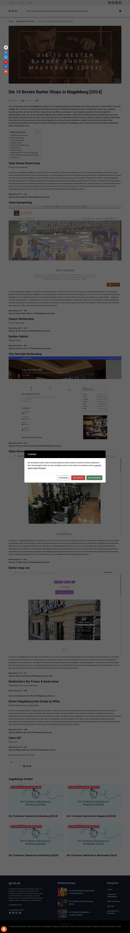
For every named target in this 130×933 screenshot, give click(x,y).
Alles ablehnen (78, 478)
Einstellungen (63, 478)
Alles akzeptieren (94, 478)
